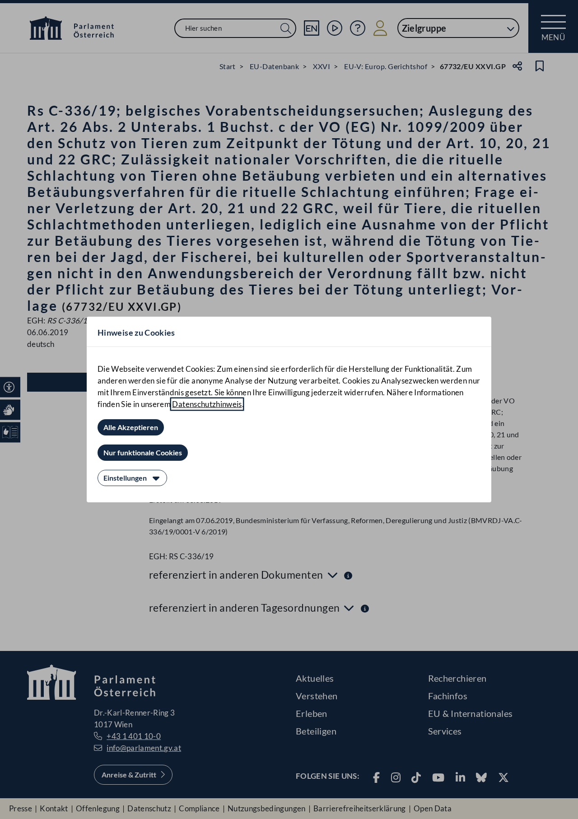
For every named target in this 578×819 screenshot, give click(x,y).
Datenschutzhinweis (207, 404)
